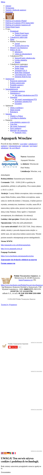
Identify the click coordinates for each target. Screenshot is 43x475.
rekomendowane (15, 146)
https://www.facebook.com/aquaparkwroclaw (17, 256)
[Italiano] (11, 453)
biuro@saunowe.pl (25, 280)
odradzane (4, 148)
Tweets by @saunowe (9, 305)
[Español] (5, 453)
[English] (2, 453)
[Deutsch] (8, 453)
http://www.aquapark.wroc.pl (11, 249)
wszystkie (23, 144)
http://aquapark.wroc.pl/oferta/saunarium (15, 245)
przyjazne (33, 146)
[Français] (14, 453)
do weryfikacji (15, 148)
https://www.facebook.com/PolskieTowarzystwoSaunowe (22, 285)
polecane (25, 146)
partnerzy (4, 146)
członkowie (32, 144)
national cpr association (36, 342)
